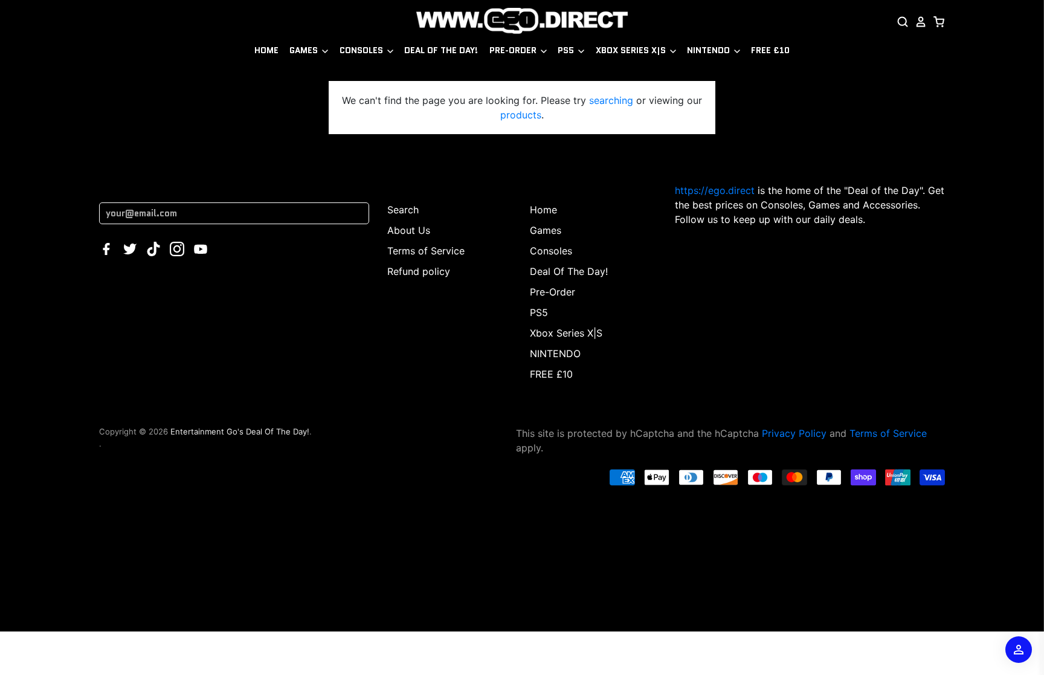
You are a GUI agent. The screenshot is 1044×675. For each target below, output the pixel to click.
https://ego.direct (715, 190)
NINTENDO (709, 50)
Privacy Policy (794, 433)
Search (403, 210)
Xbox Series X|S (632, 50)
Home (266, 50)
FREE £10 (770, 50)
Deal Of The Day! (441, 50)
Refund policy (418, 271)
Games (304, 50)
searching (611, 100)
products (520, 115)
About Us (408, 230)
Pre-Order (514, 50)
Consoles (362, 50)
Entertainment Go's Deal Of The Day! (239, 431)
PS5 (567, 50)
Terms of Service (426, 251)
